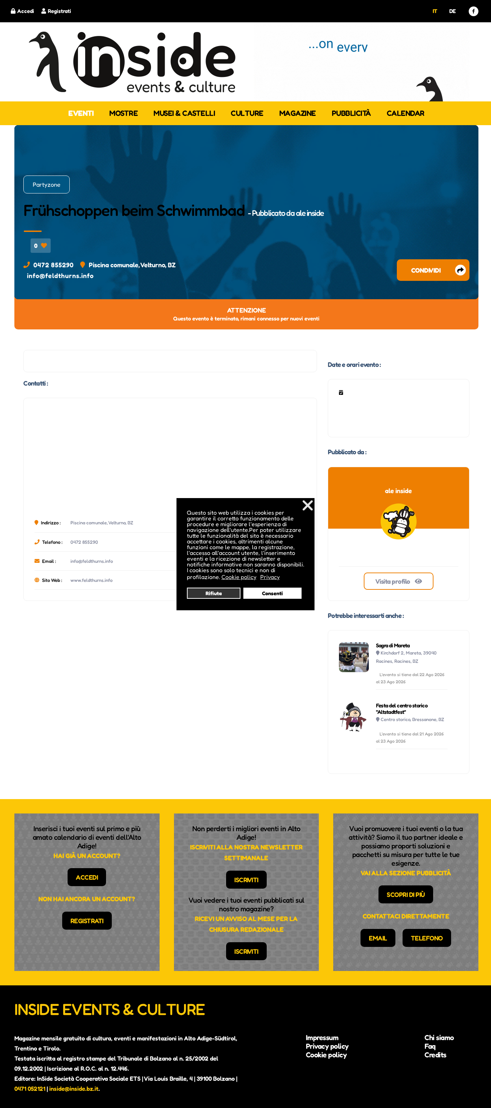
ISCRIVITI (246, 880)
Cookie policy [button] (238, 576)
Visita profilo (393, 581)
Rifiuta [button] (214, 593)
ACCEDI (87, 877)
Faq (430, 1046)
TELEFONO (427, 938)
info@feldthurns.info (60, 275)
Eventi (80, 113)
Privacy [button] (270, 576)
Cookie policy (326, 1054)
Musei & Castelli (184, 113)
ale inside (310, 213)
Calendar (406, 113)
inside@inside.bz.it (73, 1088)
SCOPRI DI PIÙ (406, 894)
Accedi (25, 11)
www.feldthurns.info (91, 580)
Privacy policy (327, 1046)
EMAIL (378, 938)
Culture (247, 113)
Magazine (297, 113)
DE (452, 11)
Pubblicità (351, 113)
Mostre (123, 113)
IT (435, 11)
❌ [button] (307, 505)
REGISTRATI (87, 921)
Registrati (59, 11)
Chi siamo (439, 1037)
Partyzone (46, 184)
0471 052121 (29, 1088)
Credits (435, 1054)
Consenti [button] (272, 593)
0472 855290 (53, 265)
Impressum (322, 1037)
